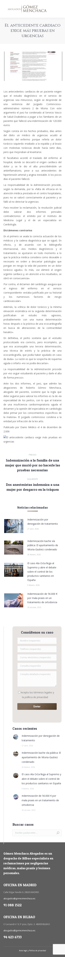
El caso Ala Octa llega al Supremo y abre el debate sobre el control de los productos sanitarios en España (41, 572)
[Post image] (13, 526)
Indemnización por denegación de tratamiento (42, 521)
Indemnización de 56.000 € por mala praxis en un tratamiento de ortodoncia (42, 598)
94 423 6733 (12, 937)
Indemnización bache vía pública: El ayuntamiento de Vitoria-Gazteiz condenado (42, 545)
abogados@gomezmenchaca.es (19, 898)
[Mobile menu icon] (59, 9)
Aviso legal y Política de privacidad (32, 950)
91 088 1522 (12, 905)
